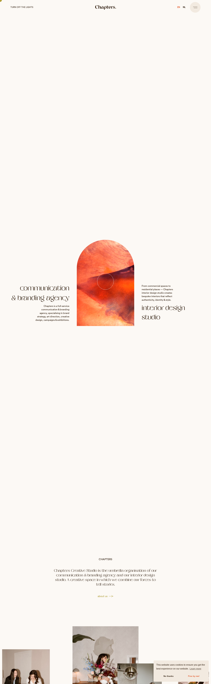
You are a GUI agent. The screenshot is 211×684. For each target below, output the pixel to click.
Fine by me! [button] (194, 676)
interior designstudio (163, 312)
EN (178, 7)
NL (184, 7)
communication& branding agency (40, 293)
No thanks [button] (168, 676)
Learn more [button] (195, 668)
